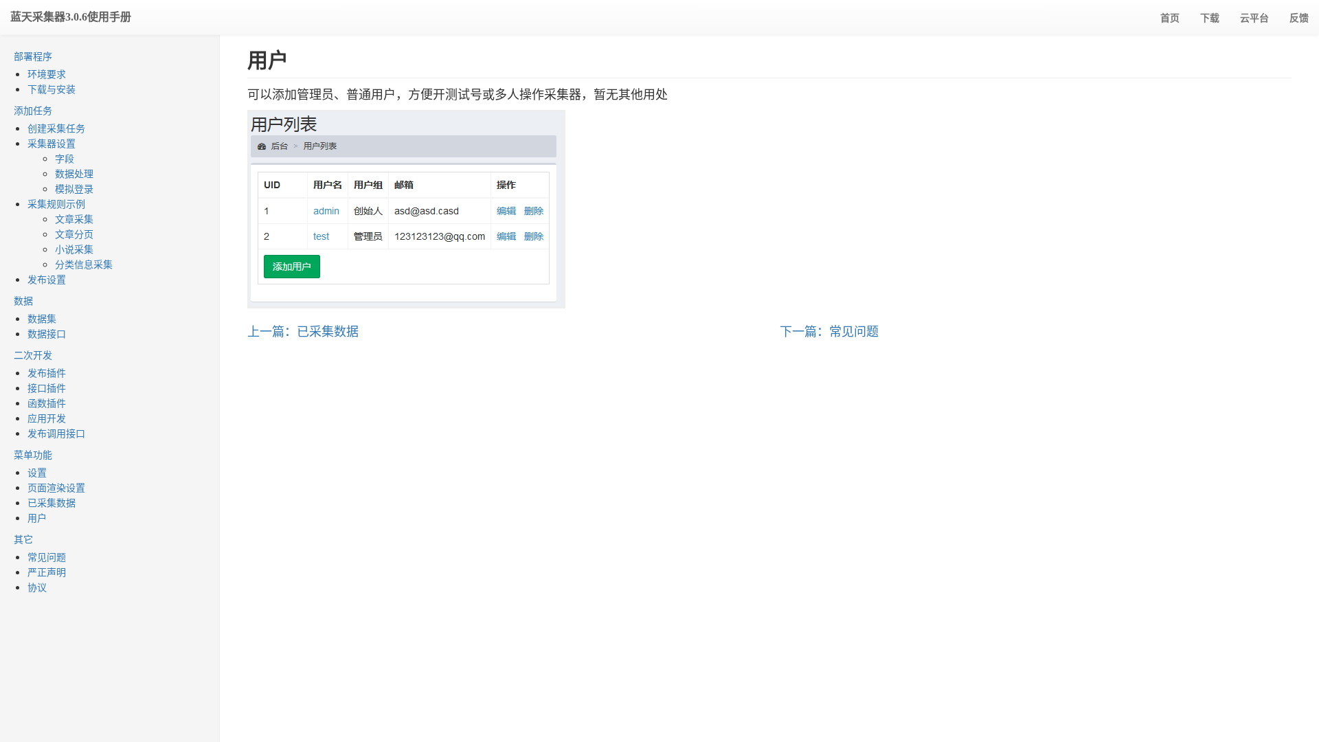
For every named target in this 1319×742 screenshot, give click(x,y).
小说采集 (74, 249)
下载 (1209, 17)
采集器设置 (51, 143)
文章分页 (74, 233)
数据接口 (46, 333)
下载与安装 (51, 88)
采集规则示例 (56, 203)
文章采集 (74, 218)
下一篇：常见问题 (829, 330)
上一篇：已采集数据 (303, 330)
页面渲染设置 (56, 487)
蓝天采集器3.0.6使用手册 (70, 17)
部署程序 (33, 56)
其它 (23, 539)
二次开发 (33, 354)
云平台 (1254, 17)
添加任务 (33, 110)
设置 (37, 472)
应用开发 (46, 418)
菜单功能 (33, 454)
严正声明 (46, 571)
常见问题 (46, 556)
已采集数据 (51, 502)
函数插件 (46, 402)
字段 (64, 158)
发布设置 (46, 279)
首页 (1170, 17)
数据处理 (74, 173)
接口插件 (46, 387)
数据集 (41, 318)
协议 (37, 587)
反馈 (1299, 17)
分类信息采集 (84, 264)
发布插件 (46, 372)
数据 (23, 300)
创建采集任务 (56, 128)
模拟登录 (74, 188)
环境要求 (46, 73)
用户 (37, 517)
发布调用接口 (56, 433)
